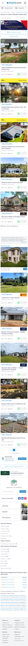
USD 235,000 (6, 435)
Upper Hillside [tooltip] (5, 568)
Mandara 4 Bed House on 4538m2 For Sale (13, 404)
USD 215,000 (6, 329)
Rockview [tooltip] (3, 556)
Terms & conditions (7, 627)
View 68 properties (10, 584)
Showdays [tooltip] (3, 538)
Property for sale (19, 623)
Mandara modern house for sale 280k (12, 182)
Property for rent (19, 625)
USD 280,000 (6, 179)
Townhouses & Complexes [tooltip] (8, 544)
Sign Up (9, 625)
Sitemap (4, 629)
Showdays (5, 642)
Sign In (4, 625)
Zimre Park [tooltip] (4, 551)
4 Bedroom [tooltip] (4, 529)
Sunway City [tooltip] (4, 559)
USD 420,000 (6, 213)
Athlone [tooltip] (3, 561)
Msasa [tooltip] (3, 566)
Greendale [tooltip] (4, 549)
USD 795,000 (6, 104)
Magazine (17, 634)
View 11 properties (10, 579)
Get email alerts (14, 36)
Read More (23, 242)
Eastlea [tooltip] (3, 554)
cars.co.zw (17, 638)
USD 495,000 (6, 65)
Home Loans (5, 634)
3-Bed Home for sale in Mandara (10, 297)
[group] (14, 25)
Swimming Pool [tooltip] (5, 536)
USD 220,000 (6, 144)
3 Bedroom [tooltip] (4, 526)
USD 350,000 (6, 400)
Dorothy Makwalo (22, 120)
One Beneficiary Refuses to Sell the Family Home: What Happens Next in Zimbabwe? (14, 599)
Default (23, 18)
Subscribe (22, 491)
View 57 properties (10, 582)
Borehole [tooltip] (3, 533)
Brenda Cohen (23, 80)
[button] (2, 53)
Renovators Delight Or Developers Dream (13, 216)
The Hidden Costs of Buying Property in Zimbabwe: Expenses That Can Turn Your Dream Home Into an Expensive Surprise (14, 595)
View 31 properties (10, 587)
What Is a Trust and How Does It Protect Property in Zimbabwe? (14, 605)
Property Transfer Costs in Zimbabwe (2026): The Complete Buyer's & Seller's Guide (14, 609)
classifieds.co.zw (19, 636)
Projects (16, 629)
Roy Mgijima (23, 41)
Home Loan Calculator (5, 637)
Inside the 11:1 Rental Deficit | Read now (14, 466)
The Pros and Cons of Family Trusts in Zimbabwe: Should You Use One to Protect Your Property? (14, 602)
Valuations (5, 640)
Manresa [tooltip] (3, 563)
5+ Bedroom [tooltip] (4, 531)
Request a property (19, 627)
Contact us (5, 623)
